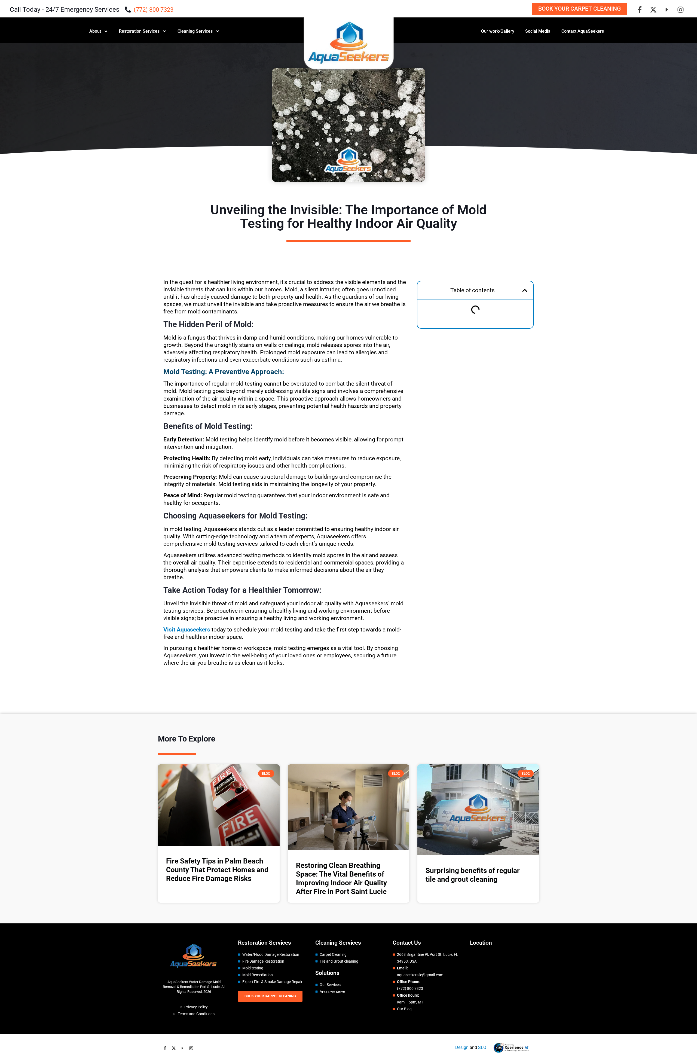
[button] (525, 290)
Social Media (538, 31)
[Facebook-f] (639, 9)
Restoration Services (139, 31)
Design (462, 1047)
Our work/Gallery (497, 31)
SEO (482, 1047)
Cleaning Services (195, 31)
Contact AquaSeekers (582, 31)
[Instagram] (680, 9)
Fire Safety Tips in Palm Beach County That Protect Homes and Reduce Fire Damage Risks (217, 870)
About (95, 31)
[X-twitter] (653, 9)
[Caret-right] (667, 9)
